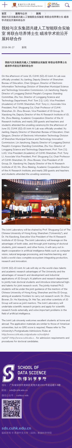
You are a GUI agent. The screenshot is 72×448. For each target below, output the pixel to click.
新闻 (38, 13)
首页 (4, 13)
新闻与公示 (21, 13)
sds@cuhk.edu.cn (18, 390)
